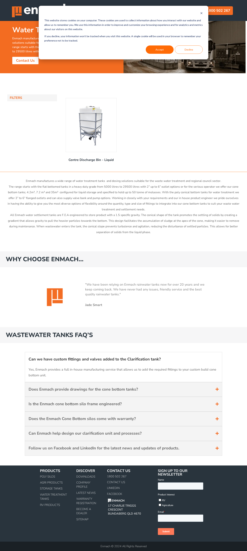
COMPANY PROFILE (83, 485)
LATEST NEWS (86, 493)
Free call (208, 10)
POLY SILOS (47, 477)
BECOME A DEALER (83, 511)
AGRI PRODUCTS (51, 483)
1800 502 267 (117, 476)
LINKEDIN (113, 488)
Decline (189, 49)
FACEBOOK (114, 494)
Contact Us (25, 60)
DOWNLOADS (85, 477)
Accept (160, 49)
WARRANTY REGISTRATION (86, 501)
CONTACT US (116, 482)
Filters (16, 98)
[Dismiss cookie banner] (201, 13)
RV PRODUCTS (50, 505)
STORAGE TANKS (51, 489)
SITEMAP (82, 519)
